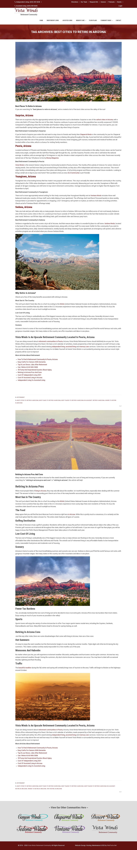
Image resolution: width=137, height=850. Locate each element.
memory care (84, 347)
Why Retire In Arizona (54, 788)
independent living (58, 347)
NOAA (62, 304)
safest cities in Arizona (104, 120)
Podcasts (111, 2)
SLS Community (73, 173)
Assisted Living (67, 20)
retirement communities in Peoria (50, 341)
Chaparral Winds (86, 134)
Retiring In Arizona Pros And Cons (30, 372)
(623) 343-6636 (35, 2)
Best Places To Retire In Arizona (72, 786)
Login (120, 6)
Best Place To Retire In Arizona (50, 400)
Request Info (94, 2)
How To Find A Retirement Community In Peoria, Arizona (38, 359)
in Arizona (71, 514)
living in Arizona (40, 491)
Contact (118, 20)
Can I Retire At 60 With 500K (28, 367)
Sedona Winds (109, 223)
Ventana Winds (96, 196)
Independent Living (53, 20)
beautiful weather (24, 668)
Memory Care (80, 20)
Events (119, 2)
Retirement (21, 397)
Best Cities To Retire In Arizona (27, 400)
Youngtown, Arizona (25, 176)
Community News (106, 20)
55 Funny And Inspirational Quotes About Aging (35, 370)
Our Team (84, 2)
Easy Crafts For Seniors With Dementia (32, 362)
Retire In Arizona (99, 400)
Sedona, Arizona (23, 207)
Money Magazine (52, 158)
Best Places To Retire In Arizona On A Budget (76, 400)
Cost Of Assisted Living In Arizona (30, 378)
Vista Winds (19, 165)
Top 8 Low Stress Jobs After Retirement (32, 365)
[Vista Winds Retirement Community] (26, 12)
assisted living (71, 347)
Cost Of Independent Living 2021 (29, 375)
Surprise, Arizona (24, 115)
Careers (103, 2)
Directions (74, 2)
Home (41, 20)
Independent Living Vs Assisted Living (31, 380)
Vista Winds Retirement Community (39, 845)
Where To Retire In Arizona (37, 788)
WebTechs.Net (112, 845)
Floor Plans (93, 20)
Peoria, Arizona (23, 145)
